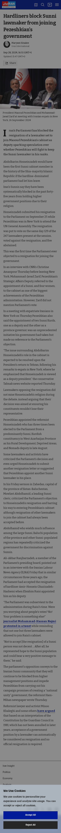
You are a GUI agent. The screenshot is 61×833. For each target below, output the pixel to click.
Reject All (31, 825)
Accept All (30, 815)
